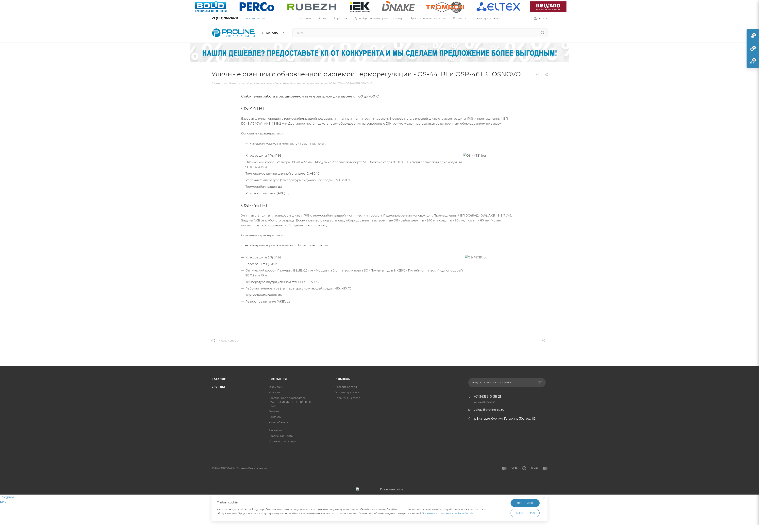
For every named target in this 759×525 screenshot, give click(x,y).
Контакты (275, 416)
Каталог (218, 378)
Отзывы (274, 411)
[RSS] (537, 75)
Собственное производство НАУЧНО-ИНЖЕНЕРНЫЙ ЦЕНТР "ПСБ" (291, 401)
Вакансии (275, 430)
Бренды (218, 386)
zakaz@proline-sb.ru (489, 409)
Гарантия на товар (347, 397)
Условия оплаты (346, 386)
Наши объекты (278, 422)
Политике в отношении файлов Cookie (447, 513)
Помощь (342, 378)
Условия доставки (347, 392)
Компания (278, 378)
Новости (274, 392)
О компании (277, 386)
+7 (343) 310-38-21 (224, 18)
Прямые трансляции (282, 441)
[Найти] (543, 32)
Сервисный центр (281, 435)
